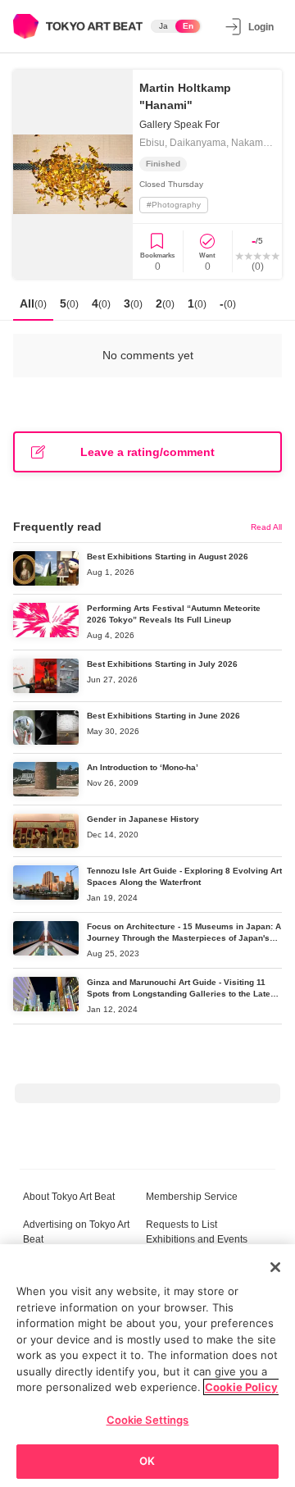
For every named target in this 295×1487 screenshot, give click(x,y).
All (33, 303)
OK (147, 1460)
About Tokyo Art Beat (69, 1196)
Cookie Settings (148, 1419)
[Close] (275, 1267)
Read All (266, 526)
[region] (147, 1365)
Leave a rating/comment (147, 451)
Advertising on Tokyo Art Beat (76, 1232)
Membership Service (192, 1196)
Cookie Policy (241, 1386)
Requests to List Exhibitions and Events (196, 1232)
